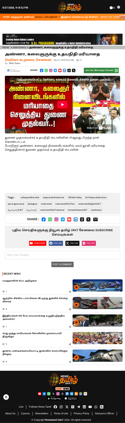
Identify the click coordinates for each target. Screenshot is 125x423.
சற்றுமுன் (17, 17)
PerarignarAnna (16, 204)
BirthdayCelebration (96, 197)
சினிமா (93, 17)
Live (21, 407)
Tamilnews (96, 210)
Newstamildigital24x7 (89, 204)
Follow (58, 243)
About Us (106, 17)
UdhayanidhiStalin (30, 197)
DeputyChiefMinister (53, 197)
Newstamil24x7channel (52, 210)
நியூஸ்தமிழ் (32, 210)
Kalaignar (33, 204)
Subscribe (39, 243)
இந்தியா (66, 17)
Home (5, 47)
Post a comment (62, 264)
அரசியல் (28, 17)
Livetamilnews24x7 (77, 210)
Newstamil (46, 204)
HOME (6, 17)
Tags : (11, 197)
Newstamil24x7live (65, 204)
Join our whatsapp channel (99, 70)
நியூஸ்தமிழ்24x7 (15, 210)
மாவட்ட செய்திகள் (46, 17)
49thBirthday (75, 197)
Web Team (14, 63)
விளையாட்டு (80, 17)
